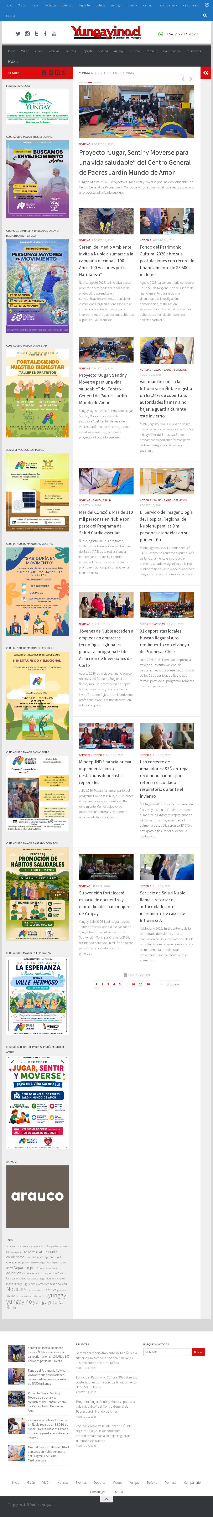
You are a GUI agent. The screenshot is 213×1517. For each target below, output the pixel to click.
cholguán (46, 1257)
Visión (36, 5)
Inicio (8, 5)
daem (9, 1268)
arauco (42, 1246)
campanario (47, 1251)
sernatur (28, 1296)
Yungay (115, 5)
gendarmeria (49, 1278)
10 (133, 997)
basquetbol (52, 1246)
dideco (53, 1268)
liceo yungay (22, 1284)
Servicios (119, 147)
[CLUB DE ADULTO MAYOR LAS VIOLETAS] (37, 635)
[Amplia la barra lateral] (206, 73)
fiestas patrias (34, 1278)
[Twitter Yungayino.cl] (50, 72)
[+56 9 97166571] (64, 72)
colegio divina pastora (28, 1262)
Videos (100, 5)
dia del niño (44, 1268)
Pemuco (148, 5)
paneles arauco (36, 1290)
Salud (97, 147)
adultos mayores (16, 1246)
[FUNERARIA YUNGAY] (37, 123)
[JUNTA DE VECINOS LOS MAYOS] (37, 530)
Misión (22, 5)
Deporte (84, 5)
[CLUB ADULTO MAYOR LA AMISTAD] (37, 436)
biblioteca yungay (15, 1252)
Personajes (190, 5)
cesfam (28, 1257)
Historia (10, 16)
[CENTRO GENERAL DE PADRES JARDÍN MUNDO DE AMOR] (37, 1148)
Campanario (168, 5)
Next (190, 78)
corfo (65, 1262)
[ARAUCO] (37, 1226)
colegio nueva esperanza (50, 1262)
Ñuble (11, 1307)
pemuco (51, 1290)
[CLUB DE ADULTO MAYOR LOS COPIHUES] (37, 739)
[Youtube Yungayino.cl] (57, 72)
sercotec (20, 1296)
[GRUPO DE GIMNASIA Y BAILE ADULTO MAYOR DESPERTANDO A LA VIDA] (37, 332)
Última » (172, 997)
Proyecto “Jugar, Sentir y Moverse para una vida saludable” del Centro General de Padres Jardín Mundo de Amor (103, 401)
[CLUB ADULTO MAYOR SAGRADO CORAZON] (37, 939)
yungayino (19, 1301)
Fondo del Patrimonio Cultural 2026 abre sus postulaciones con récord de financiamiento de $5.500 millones (167, 273)
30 (148, 997)
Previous (183, 78)
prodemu (61, 1290)
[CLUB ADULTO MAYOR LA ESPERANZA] (37, 1033)
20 (140, 997)
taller (35, 1296)
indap (9, 1284)
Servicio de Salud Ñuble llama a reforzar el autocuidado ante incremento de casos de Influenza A (162, 919)
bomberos (30, 1252)
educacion (13, 1273)
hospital (61, 1278)
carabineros (15, 1256)
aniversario (32, 1246)
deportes (32, 1268)
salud (10, 1296)
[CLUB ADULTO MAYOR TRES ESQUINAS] (37, 217)
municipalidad (58, 1284)
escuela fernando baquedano (39, 1273)
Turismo (131, 5)
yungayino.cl (48, 1301)
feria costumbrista (16, 1278)
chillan (36, 1257)
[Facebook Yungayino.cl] (44, 72)
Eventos (67, 5)
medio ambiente (40, 1284)
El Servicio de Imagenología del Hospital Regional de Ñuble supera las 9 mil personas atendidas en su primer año (166, 538)
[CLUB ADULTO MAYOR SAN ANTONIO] (37, 830)
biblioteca (64, 1246)
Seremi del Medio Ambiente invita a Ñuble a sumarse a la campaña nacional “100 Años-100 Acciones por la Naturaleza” (106, 273)
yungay (57, 1295)
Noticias (50, 5)
